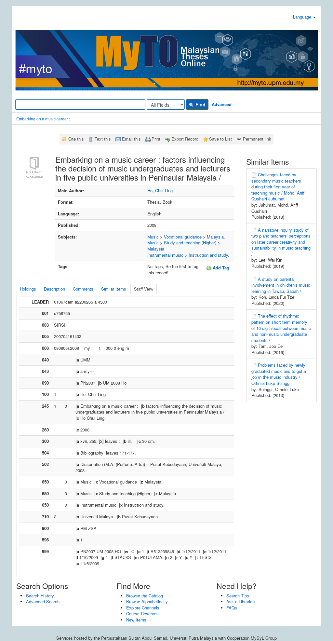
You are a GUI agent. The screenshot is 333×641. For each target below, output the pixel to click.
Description (54, 289)
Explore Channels (142, 608)
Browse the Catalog (144, 596)
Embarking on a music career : (43, 118)
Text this (103, 139)
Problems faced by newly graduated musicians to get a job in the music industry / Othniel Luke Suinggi (278, 374)
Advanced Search (43, 601)
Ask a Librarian (240, 601)
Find (200, 104)
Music (153, 237)
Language (303, 17)
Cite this (76, 139)
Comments (83, 289)
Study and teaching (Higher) (190, 242)
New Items (136, 620)
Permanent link (257, 139)
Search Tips (237, 596)
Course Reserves (142, 613)
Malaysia (155, 249)
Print (156, 139)
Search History (40, 596)
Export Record (184, 139)
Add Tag (220, 268)
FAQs (231, 608)
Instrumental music (165, 255)
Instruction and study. (209, 255)
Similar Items (113, 289)
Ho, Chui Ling (160, 190)
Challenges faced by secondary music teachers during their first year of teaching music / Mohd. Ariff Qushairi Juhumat (277, 186)
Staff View (143, 289)
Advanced (222, 104)
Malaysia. (216, 237)
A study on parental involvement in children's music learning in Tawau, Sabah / (280, 285)
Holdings (28, 289)
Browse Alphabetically (147, 601)
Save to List (220, 139)
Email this (131, 139)
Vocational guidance (183, 237)
